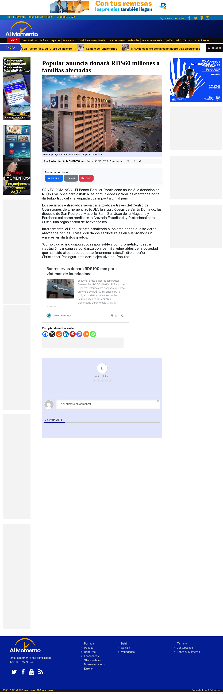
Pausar (71, 178)
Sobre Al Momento (188, 652)
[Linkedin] (66, 334)
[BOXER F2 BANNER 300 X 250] (196, 79)
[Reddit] (59, 334)
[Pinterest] (73, 334)
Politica (88, 647)
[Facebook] (45, 334)
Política (44, 40)
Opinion (125, 647)
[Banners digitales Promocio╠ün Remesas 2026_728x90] (111, 5)
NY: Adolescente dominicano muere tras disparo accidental (129, 48)
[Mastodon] (79, 334)
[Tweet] (138, 161)
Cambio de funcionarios (60, 48)
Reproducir (54, 178)
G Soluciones (214, 690)
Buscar (216, 48)
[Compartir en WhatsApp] (126, 161)
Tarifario (187, 40)
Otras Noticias (29, 40)
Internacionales (117, 40)
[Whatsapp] (93, 334)
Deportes (55, 40)
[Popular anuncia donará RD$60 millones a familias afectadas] (102, 113)
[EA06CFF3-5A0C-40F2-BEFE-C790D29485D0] (16, 159)
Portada (89, 643)
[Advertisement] (16, 252)
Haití (177, 40)
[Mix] (86, 334)
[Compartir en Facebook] (132, 161)
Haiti (124, 643)
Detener (86, 178)
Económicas (69, 40)
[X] (52, 334)
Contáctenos (202, 40)
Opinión (168, 40)
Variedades (133, 40)
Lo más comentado (152, 40)
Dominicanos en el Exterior (92, 40)
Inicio (13, 40)
